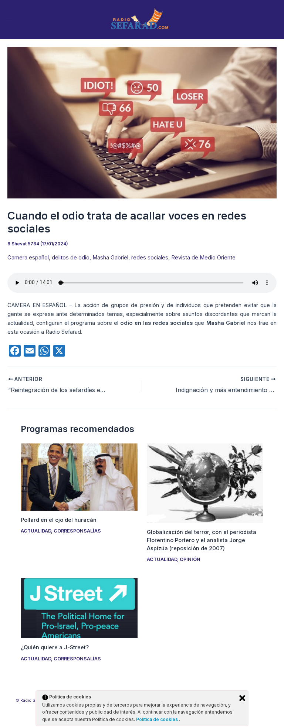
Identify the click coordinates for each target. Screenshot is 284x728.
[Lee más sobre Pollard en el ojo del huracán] (79, 476)
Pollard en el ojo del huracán (59, 520)
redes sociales (149, 257)
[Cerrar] (242, 698)
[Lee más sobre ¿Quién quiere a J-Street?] (79, 608)
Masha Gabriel (110, 257)
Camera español (28, 257)
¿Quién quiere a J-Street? (55, 647)
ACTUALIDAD (36, 531)
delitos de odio (70, 257)
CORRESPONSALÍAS (77, 531)
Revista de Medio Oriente (203, 257)
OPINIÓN (190, 559)
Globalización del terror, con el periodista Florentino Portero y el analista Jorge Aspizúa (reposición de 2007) (201, 540)
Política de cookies (157, 719)
